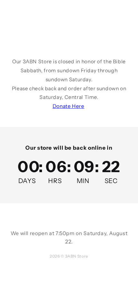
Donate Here (68, 106)
